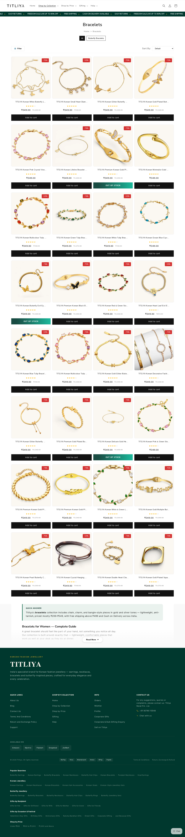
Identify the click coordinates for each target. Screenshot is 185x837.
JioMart (65, 748)
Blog (12, 706)
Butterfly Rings (92, 795)
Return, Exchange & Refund (163, 760)
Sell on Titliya (100, 727)
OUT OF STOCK (113, 185)
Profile (97, 711)
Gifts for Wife (47, 806)
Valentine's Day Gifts (19, 816)
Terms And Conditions (20, 717)
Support (14, 727)
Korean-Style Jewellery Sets (112, 785)
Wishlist (98, 706)
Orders (97, 700)
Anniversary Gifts (53, 816)
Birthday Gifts (36, 816)
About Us (14, 700)
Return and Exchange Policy (23, 722)
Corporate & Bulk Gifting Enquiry (109, 722)
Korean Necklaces (70, 775)
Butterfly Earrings (17, 775)
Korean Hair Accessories (73, 785)
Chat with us (146, 716)
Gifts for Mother (62, 806)
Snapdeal (53, 748)
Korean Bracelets (108, 775)
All (82, 38)
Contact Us (15, 711)
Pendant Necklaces (126, 775)
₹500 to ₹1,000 (29, 826)
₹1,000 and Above (46, 826)
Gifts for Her (15, 806)
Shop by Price (59, 711)
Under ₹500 (15, 826)
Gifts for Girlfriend (31, 806)
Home (86, 31)
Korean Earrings (34, 775)
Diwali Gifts (89, 816)
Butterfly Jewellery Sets (111, 795)
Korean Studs (91, 785)
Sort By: (146, 48)
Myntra (28, 748)
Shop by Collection (61, 706)
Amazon (16, 748)
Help (54, 722)
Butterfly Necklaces (55, 795)
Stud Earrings (143, 775)
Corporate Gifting (105, 816)
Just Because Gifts (123, 816)
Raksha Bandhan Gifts (72, 816)
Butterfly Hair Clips (89, 775)
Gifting (55, 717)
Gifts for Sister (78, 806)
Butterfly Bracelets (96, 38)
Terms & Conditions (141, 760)
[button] (48, 6)
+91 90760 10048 (148, 711)
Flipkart (40, 748)
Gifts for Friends (94, 806)
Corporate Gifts (101, 717)
